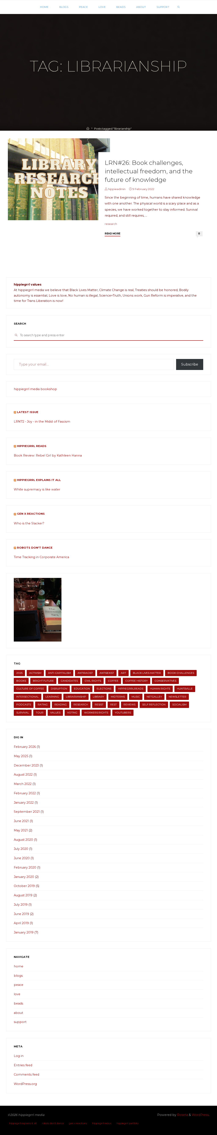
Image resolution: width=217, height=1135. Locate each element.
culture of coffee (30, 688)
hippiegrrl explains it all (39, 480)
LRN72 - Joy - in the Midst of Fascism (42, 421)
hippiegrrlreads (130, 688)
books (21, 680)
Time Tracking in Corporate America (41, 557)
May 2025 (21, 756)
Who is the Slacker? (29, 523)
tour (39, 712)
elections (104, 688)
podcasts (23, 704)
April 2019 (21, 923)
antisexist (107, 672)
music (136, 696)
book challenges (181, 672)
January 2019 (23, 932)
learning (52, 696)
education (82, 688)
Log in (19, 1056)
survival (22, 712)
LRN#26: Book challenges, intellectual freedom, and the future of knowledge (149, 171)
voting (72, 712)
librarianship (76, 696)
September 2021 (27, 812)
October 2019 (24, 886)
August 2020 (23, 840)
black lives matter (147, 672)
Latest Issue (27, 412)
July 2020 (21, 849)
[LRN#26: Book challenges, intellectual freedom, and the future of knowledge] (59, 179)
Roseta (182, 1115)
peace (18, 985)
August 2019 (23, 895)
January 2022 (24, 802)
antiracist (85, 672)
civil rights (93, 680)
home (18, 966)
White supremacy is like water (37, 489)
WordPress (200, 1115)
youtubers (123, 712)
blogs (18, 976)
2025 (19, 672)
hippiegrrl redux (101, 1123)
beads (18, 1003)
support (20, 1022)
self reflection (154, 704)
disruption (59, 688)
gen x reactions (31, 513)
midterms (118, 696)
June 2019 (21, 914)
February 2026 (25, 747)
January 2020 (24, 877)
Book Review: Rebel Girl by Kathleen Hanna (48, 455)
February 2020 (25, 867)
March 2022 (23, 784)
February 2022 (25, 793)
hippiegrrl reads (31, 446)
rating (43, 704)
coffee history (136, 680)
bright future (43, 680)
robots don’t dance (53, 1123)
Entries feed (23, 1065)
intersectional (27, 696)
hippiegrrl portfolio (127, 1123)
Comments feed (26, 1074)
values (55, 712)
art (123, 672)
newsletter (177, 696)
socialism (179, 704)
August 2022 (23, 774)
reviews (129, 704)
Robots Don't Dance (35, 547)
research (111, 224)
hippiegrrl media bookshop (35, 389)
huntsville (185, 688)
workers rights (96, 712)
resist (99, 704)
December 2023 (26, 765)
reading (60, 704)
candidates (69, 680)
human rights (160, 688)
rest (113, 704)
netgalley (154, 696)
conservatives (165, 680)
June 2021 (21, 821)
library (98, 696)
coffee (113, 680)
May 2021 (21, 830)
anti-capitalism (59, 672)
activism (35, 672)
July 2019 (21, 905)
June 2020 (22, 858)
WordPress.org (25, 1084)
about (18, 1013)
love (17, 994)
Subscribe (189, 364)
